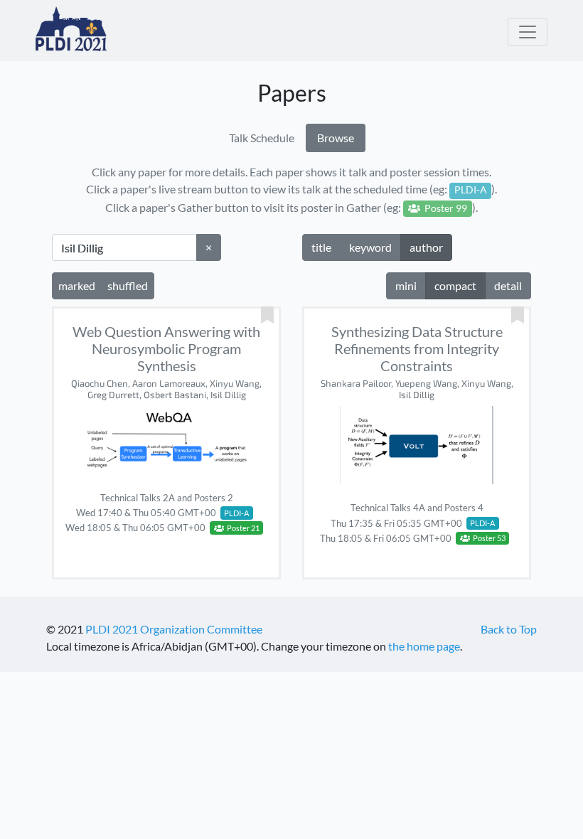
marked (76, 285)
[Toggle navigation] (527, 32)
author (426, 247)
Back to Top (509, 629)
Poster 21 (242, 528)
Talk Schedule (261, 137)
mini (406, 285)
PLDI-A (236, 513)
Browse (335, 137)
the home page (424, 646)
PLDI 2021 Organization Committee (173, 629)
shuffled (127, 285)
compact (455, 285)
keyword (370, 247)
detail (508, 285)
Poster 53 (488, 538)
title (321, 247)
